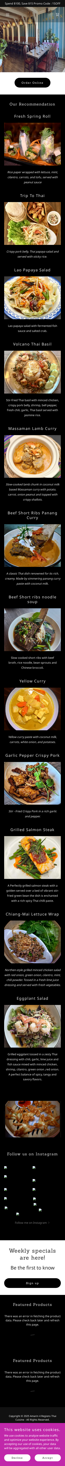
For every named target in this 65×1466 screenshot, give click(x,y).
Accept (47, 1457)
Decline (17, 1457)
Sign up (32, 1283)
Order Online (32, 82)
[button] (8, 14)
